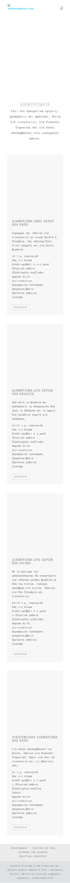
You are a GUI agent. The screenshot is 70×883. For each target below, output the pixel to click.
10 (46, 548)
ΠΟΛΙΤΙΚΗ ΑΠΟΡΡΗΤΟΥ (33, 856)
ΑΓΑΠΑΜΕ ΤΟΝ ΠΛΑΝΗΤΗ (33, 852)
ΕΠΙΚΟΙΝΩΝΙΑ (19, 848)
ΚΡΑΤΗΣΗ (20, 307)
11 (49, 548)
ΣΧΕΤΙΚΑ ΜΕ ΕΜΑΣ (44, 848)
